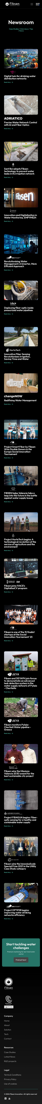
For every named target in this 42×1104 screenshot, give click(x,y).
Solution (7, 1029)
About (7, 1025)
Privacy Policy (10, 1079)
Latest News (9, 1056)
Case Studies (9, 1052)
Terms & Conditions (12, 1075)
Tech (6, 1034)
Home (6, 1020)
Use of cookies (10, 1083)
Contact (7, 1038)
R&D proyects (10, 1061)
